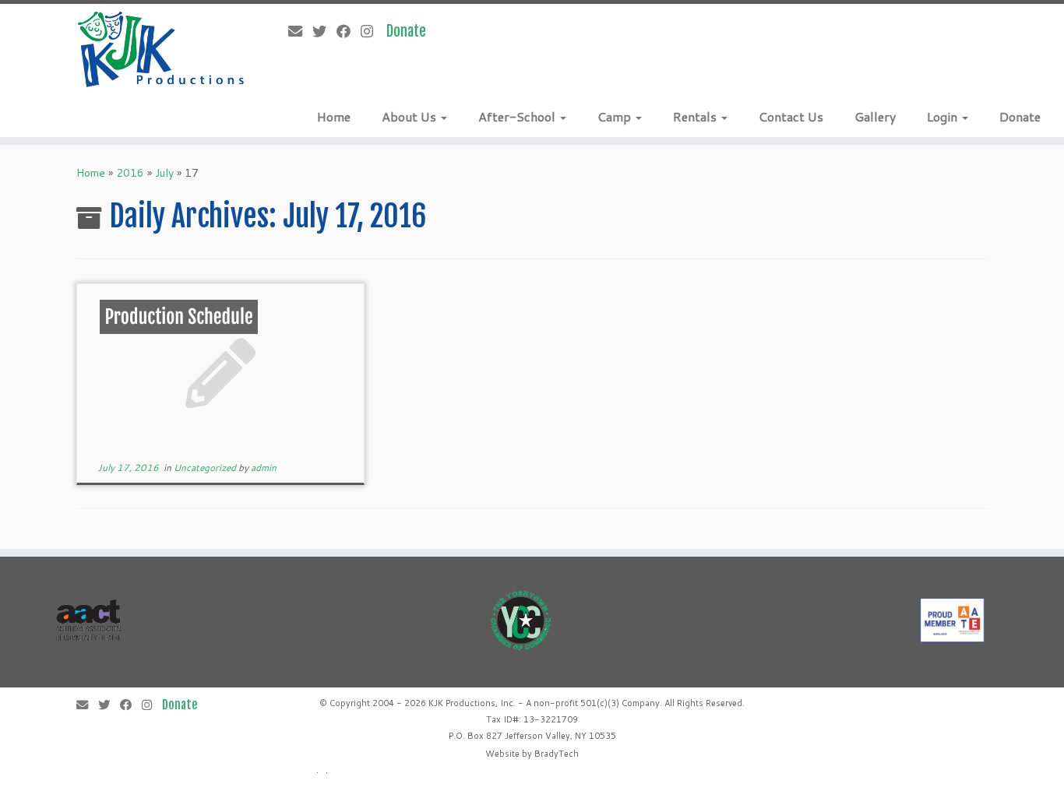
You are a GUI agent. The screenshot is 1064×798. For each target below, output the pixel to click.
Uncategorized (206, 467)
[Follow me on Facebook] (348, 31)
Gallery (875, 116)
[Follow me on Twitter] (324, 31)
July (164, 173)
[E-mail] (300, 31)
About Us (410, 116)
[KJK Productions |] (161, 49)
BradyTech (556, 753)
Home (334, 116)
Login (943, 116)
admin (264, 467)
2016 (130, 173)
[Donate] (411, 31)
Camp (615, 116)
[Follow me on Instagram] (372, 31)
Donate (1020, 116)
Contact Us (791, 116)
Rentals (696, 116)
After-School (518, 116)
